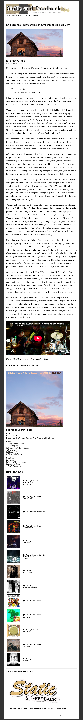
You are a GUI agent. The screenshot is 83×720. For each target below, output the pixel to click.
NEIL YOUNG (17, 472)
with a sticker (61, 708)
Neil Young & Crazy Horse (32, 600)
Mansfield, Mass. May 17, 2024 (32, 482)
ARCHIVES (27, 15)
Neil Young (27, 570)
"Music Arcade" (32, 497)
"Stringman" (27, 541)
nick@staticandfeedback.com (39, 359)
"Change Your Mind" (32, 526)
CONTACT (35, 15)
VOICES (20, 15)
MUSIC (13, 15)
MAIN (8, 15)
